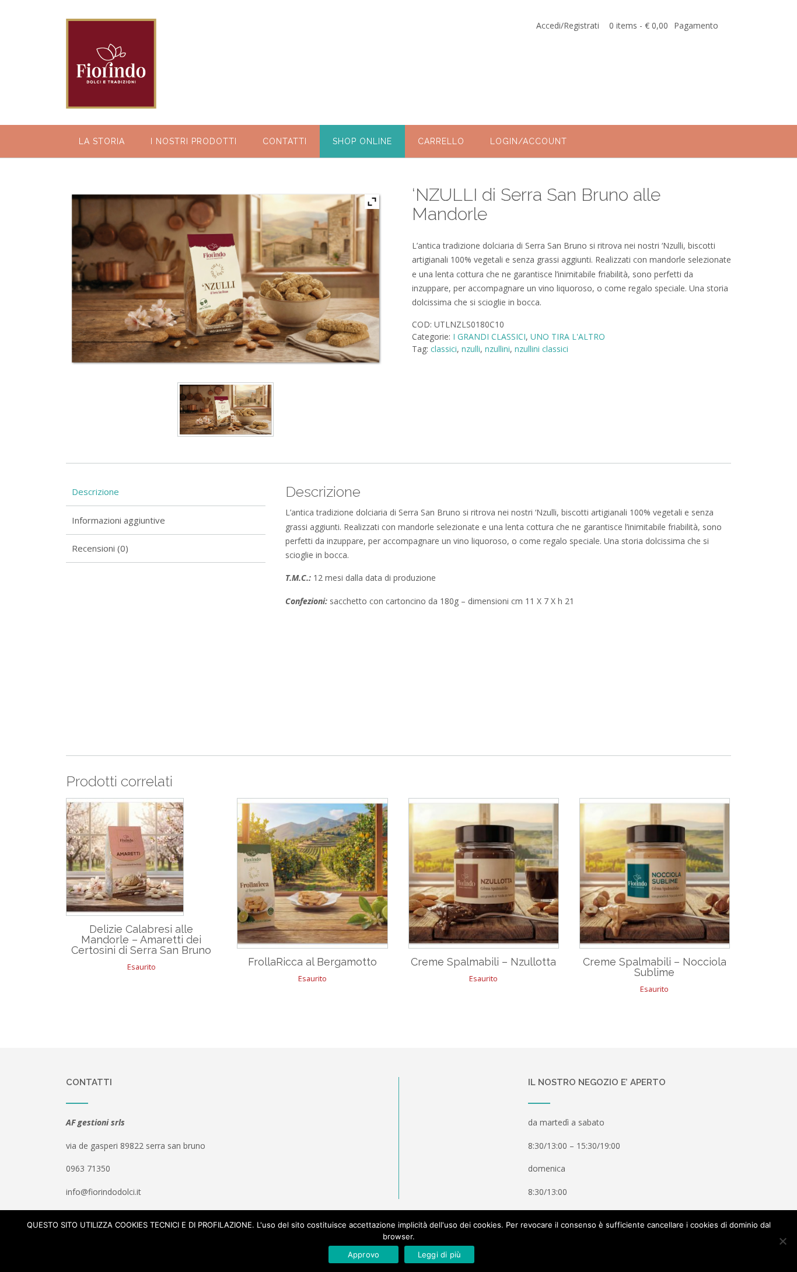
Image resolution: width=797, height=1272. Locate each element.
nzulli (471, 348)
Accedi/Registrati (567, 25)
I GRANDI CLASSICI (489, 336)
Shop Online (362, 141)
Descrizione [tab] (95, 491)
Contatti (285, 141)
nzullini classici (541, 348)
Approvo (364, 1254)
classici (444, 348)
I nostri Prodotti (194, 141)
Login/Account (528, 141)
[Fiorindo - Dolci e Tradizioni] (111, 63)
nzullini (497, 348)
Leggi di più (440, 1254)
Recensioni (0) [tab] (100, 548)
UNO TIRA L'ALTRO (567, 336)
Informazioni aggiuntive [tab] (118, 520)
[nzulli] (225, 409)
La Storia (102, 141)
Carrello (441, 141)
